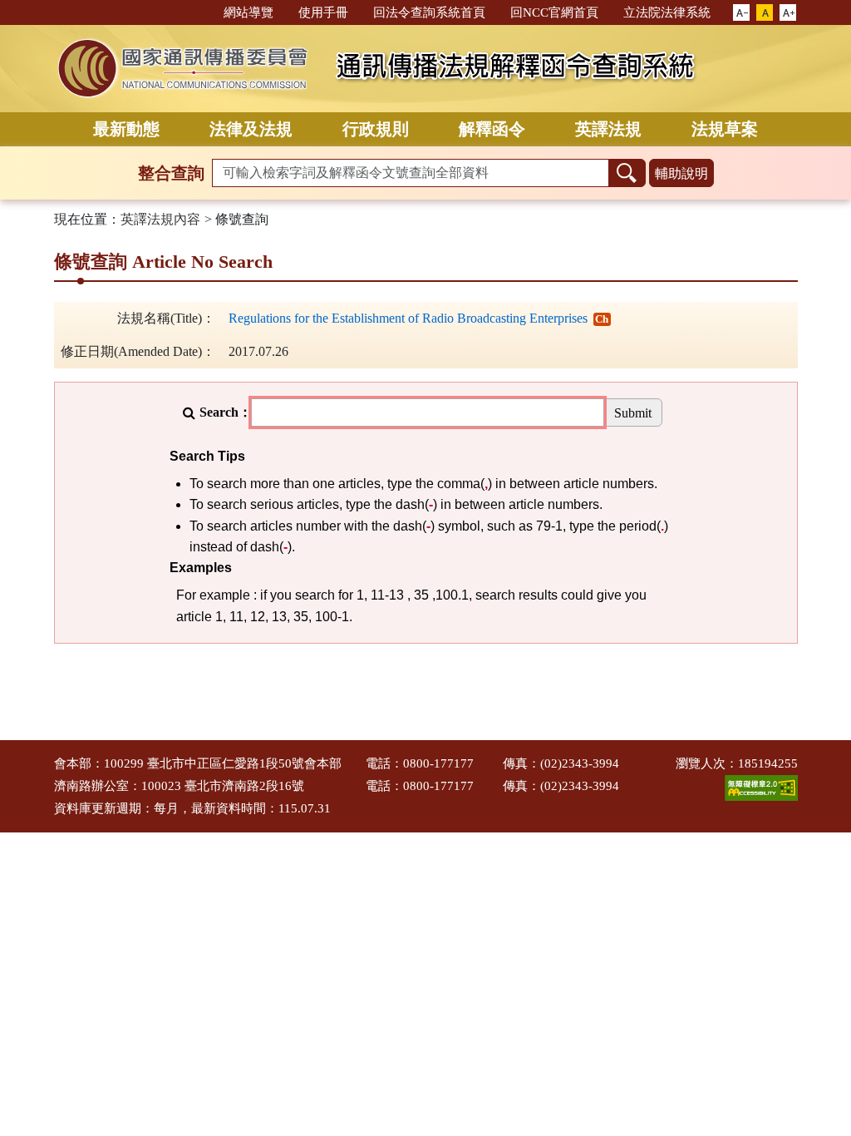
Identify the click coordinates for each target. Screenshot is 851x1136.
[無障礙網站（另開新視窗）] (761, 786)
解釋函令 (492, 129)
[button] (741, 13)
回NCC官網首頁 (554, 12)
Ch (601, 319)
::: (204, 11)
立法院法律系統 (667, 12)
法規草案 (724, 129)
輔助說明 (681, 173)
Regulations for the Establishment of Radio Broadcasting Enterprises (408, 318)
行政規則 (375, 129)
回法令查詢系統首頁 (429, 12)
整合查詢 (171, 173)
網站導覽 (248, 12)
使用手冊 (323, 12)
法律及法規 (251, 129)
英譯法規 (608, 129)
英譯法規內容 (160, 219)
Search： (225, 412)
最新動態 (126, 129)
